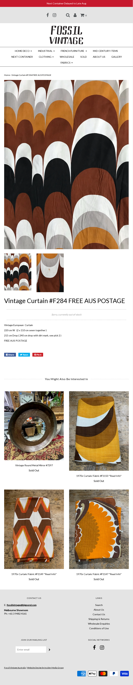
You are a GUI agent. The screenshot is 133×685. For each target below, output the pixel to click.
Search (99, 604)
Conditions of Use (99, 628)
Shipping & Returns (98, 618)
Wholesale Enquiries (99, 623)
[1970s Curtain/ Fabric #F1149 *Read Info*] (34, 529)
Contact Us (99, 614)
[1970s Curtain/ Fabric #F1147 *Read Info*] (99, 529)
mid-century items (105, 50)
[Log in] (75, 15)
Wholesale (67, 56)
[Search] (68, 15)
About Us (99, 56)
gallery (116, 56)
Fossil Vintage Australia (15, 667)
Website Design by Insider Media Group (45, 667)
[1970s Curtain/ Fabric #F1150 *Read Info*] (99, 431)
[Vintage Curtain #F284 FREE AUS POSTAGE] (17, 271)
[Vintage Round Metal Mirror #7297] (34, 425)
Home (7, 75)
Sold (83, 56)
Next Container (22, 56)
